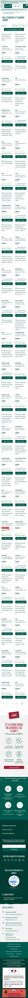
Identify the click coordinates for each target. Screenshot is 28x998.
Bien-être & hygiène (10, 12)
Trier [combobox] (23, 26)
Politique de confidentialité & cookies (14, 951)
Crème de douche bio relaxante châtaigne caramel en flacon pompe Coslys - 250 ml (7, 431)
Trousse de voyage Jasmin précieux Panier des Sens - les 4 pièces (7, 366)
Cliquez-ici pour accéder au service (13, 925)
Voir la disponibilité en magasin (14, 29)
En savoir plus (13, 887)
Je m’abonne (14, 849)
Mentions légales (14, 949)
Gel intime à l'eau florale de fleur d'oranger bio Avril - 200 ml (20, 113)
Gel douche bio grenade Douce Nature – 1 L (7, 303)
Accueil (3, 12)
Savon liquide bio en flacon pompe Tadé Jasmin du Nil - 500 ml (20, 685)
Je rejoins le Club (14, 767)
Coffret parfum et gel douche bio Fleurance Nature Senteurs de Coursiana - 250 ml (6, 209)
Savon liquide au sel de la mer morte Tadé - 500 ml (7, 239)
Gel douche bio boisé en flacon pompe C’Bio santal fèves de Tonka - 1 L (20, 177)
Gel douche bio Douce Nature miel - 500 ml (20, 429)
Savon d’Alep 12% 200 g (7, 334)
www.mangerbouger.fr (15, 962)
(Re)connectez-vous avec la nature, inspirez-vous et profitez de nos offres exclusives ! (14, 840)
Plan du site (18, 953)
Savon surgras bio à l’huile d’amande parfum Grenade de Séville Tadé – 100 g (7, 494)
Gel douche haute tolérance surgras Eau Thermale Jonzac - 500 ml (20, 51)
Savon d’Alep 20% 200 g (7, 175)
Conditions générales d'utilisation (14, 946)
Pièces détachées (10, 953)
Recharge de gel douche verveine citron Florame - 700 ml (20, 240)
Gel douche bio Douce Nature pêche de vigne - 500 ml (7, 654)
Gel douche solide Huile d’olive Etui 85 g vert (7, 80)
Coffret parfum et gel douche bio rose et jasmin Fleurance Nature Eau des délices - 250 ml (20, 336)
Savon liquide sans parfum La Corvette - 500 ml (7, 50)
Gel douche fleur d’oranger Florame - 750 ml (20, 398)
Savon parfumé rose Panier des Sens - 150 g (7, 112)
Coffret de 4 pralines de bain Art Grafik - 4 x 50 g (7, 621)
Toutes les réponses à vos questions (13, 914)
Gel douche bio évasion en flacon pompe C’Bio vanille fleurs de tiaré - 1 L (7, 272)
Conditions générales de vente (14, 944)
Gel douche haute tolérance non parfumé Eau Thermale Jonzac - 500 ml (20, 462)
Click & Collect (19, 794)
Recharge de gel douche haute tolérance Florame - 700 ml (20, 208)
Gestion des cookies (14, 956)
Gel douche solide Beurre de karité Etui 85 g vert (20, 492)
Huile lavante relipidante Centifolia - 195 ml (20, 557)
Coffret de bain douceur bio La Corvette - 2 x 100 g (20, 653)
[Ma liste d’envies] (21, 6)
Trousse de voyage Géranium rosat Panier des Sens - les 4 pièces (6, 685)
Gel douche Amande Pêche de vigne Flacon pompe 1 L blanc (20, 366)
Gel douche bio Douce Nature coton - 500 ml (20, 271)
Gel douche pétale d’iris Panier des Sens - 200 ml (7, 460)
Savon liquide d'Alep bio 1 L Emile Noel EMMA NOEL (7, 557)
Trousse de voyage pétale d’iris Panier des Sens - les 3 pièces (20, 525)
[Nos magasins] (15, 6)
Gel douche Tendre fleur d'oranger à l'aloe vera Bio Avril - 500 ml (7, 145)
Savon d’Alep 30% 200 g (20, 80)
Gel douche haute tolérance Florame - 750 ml (20, 590)
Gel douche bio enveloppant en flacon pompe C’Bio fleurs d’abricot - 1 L (6, 591)
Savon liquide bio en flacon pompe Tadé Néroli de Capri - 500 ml (20, 622)
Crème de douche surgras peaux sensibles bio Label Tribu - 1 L (7, 525)
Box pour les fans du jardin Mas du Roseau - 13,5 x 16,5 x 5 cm (20, 304)
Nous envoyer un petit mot (11, 930)
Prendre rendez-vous (10, 919)
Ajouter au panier (7, 61)
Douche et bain (17, 12)
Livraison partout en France (8, 811)
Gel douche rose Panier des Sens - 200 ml (7, 397)
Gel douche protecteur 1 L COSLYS (20, 144)
